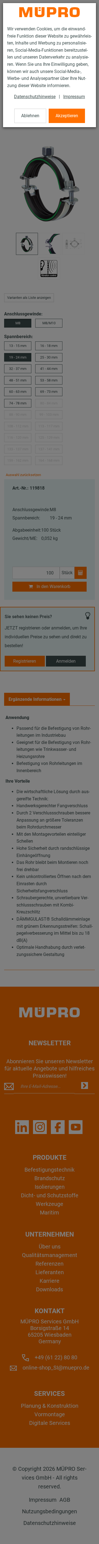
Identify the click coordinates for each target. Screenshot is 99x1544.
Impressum (74, 96)
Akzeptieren (67, 115)
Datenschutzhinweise (35, 96)
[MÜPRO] (49, 12)
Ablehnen (30, 115)
